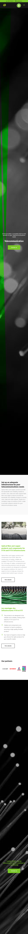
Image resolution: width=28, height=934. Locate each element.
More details (8, 579)
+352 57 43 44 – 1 (10, 1)
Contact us (14, 247)
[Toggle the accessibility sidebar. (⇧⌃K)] (19, 5)
